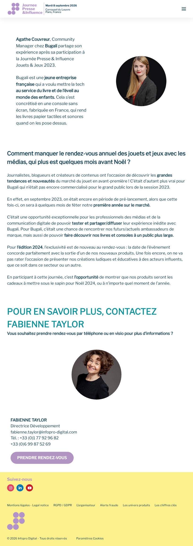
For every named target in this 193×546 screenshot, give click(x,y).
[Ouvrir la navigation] (184, 9)
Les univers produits (136, 505)
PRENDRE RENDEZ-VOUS (42, 457)
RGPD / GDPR (62, 505)
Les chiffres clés (166, 505)
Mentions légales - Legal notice (28, 505)
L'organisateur (85, 505)
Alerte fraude (109, 505)
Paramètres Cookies (90, 538)
